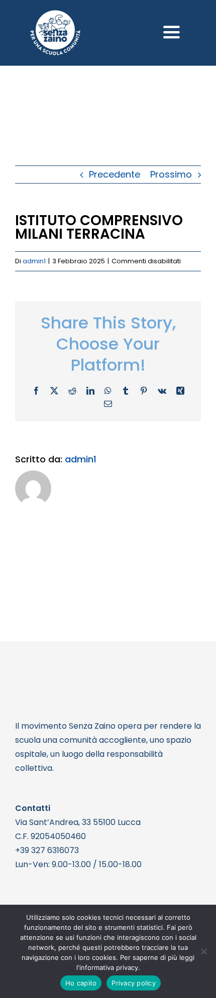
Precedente (114, 174)
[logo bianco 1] (55, 14)
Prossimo (171, 174)
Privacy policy (134, 983)
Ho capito (80, 983)
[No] (203, 951)
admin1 (34, 261)
